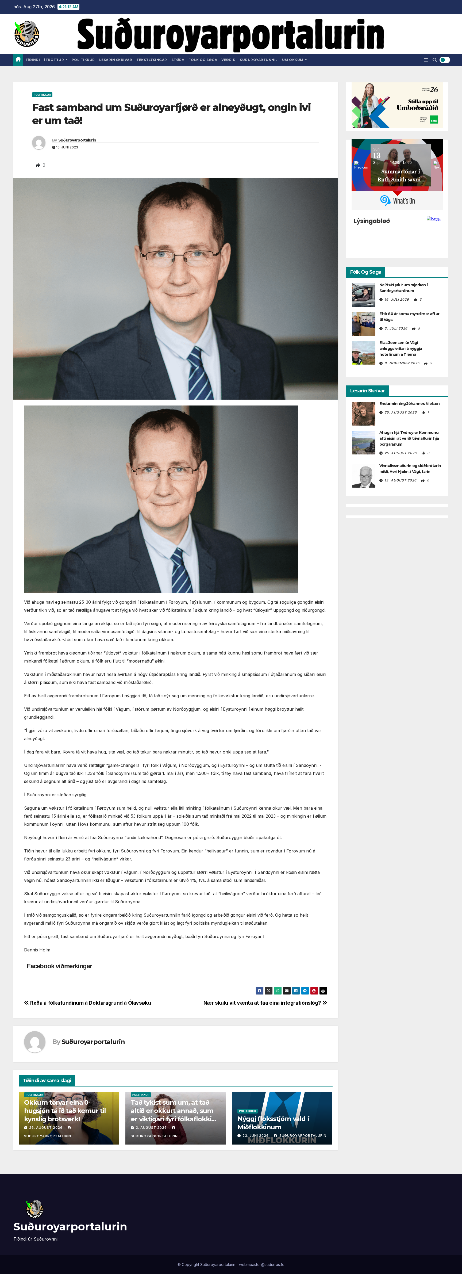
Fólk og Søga (202, 60)
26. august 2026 (46, 1128)
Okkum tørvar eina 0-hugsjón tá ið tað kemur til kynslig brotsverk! (65, 1111)
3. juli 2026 (396, 328)
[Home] (18, 60)
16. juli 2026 (397, 299)
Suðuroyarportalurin (77, 140)
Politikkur (83, 60)
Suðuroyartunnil (259, 60)
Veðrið (228, 60)
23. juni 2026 (255, 1136)
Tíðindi (32, 60)
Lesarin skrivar (115, 60)
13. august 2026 (401, 480)
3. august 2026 (151, 1128)
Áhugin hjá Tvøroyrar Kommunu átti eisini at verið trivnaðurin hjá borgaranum (409, 438)
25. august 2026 (401, 412)
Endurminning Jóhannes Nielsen (409, 403)
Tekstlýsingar (151, 60)
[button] (435, 60)
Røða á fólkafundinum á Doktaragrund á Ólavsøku (90, 1003)
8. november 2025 (402, 363)
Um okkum (293, 60)
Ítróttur (54, 60)
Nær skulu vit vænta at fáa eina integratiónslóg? (262, 1003)
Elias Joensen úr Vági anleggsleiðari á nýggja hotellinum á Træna (400, 348)
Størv (177, 60)
